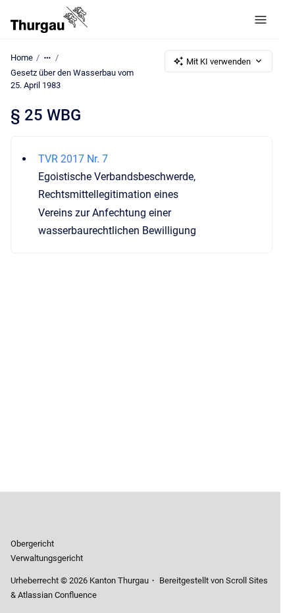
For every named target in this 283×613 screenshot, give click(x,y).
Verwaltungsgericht (47, 558)
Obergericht (32, 544)
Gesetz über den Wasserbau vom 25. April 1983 (72, 79)
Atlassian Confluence (57, 595)
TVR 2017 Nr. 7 (73, 159)
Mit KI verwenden (218, 61)
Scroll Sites (247, 580)
